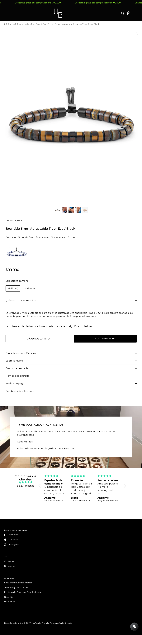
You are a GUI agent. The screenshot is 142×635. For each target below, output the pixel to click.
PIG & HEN (16, 220)
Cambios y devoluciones (20, 391)
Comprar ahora (105, 338)
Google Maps (25, 441)
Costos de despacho (17, 368)
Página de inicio (12, 24)
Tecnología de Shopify (61, 623)
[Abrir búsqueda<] (122, 13)
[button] (40, 485)
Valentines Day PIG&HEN (37, 24)
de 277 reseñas (25, 485)
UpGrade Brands (40, 623)
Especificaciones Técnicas (21, 353)
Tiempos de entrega (17, 375)
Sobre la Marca (14, 360)
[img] (25, 482)
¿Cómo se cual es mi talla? (21, 300)
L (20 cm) (30, 288)
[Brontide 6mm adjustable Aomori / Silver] (17, 253)
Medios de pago (15, 383)
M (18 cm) (13, 288)
